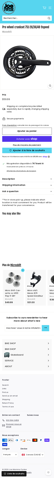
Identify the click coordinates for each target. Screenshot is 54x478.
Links (4, 388)
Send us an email (10, 396)
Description (8, 179)
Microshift (7, 31)
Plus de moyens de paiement (27, 145)
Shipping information (13, 185)
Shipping (6, 399)
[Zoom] (50, 85)
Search (5, 385)
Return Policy (8, 403)
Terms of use (8, 406)
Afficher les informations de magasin (21, 171)
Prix (4, 94)
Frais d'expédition (9, 125)
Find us (5, 392)
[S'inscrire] (45, 328)
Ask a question (10, 191)
